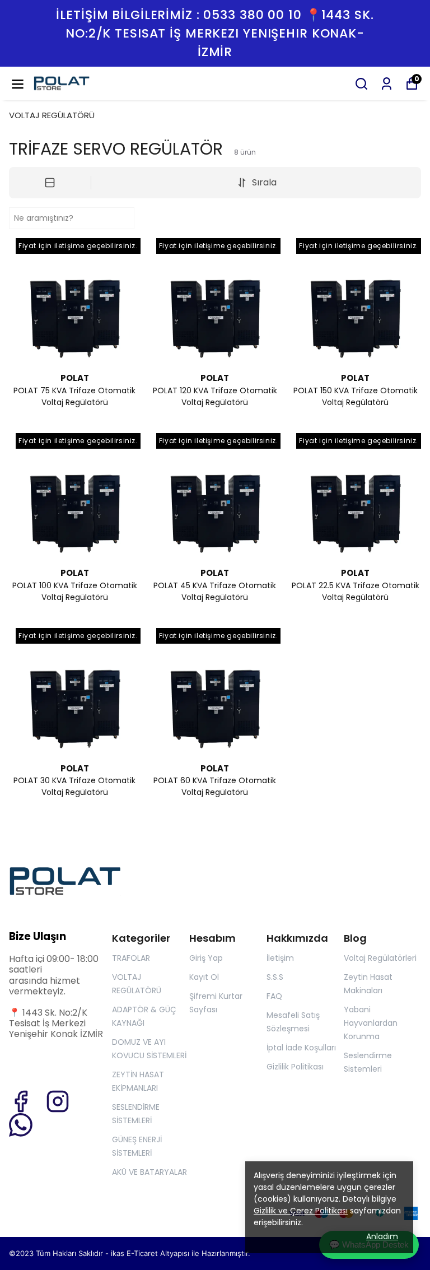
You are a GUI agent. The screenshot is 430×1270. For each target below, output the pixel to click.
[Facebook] (20, 1101)
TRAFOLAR (131, 958)
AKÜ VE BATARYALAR (149, 1172)
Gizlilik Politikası (295, 1066)
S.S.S (275, 977)
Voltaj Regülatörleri (380, 958)
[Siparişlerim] (387, 84)
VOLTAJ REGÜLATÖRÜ (52, 115)
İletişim (280, 958)
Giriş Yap (206, 958)
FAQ (274, 996)
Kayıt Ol (204, 977)
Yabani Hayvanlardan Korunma (371, 1023)
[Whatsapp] (20, 1125)
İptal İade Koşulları (301, 1047)
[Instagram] (57, 1101)
